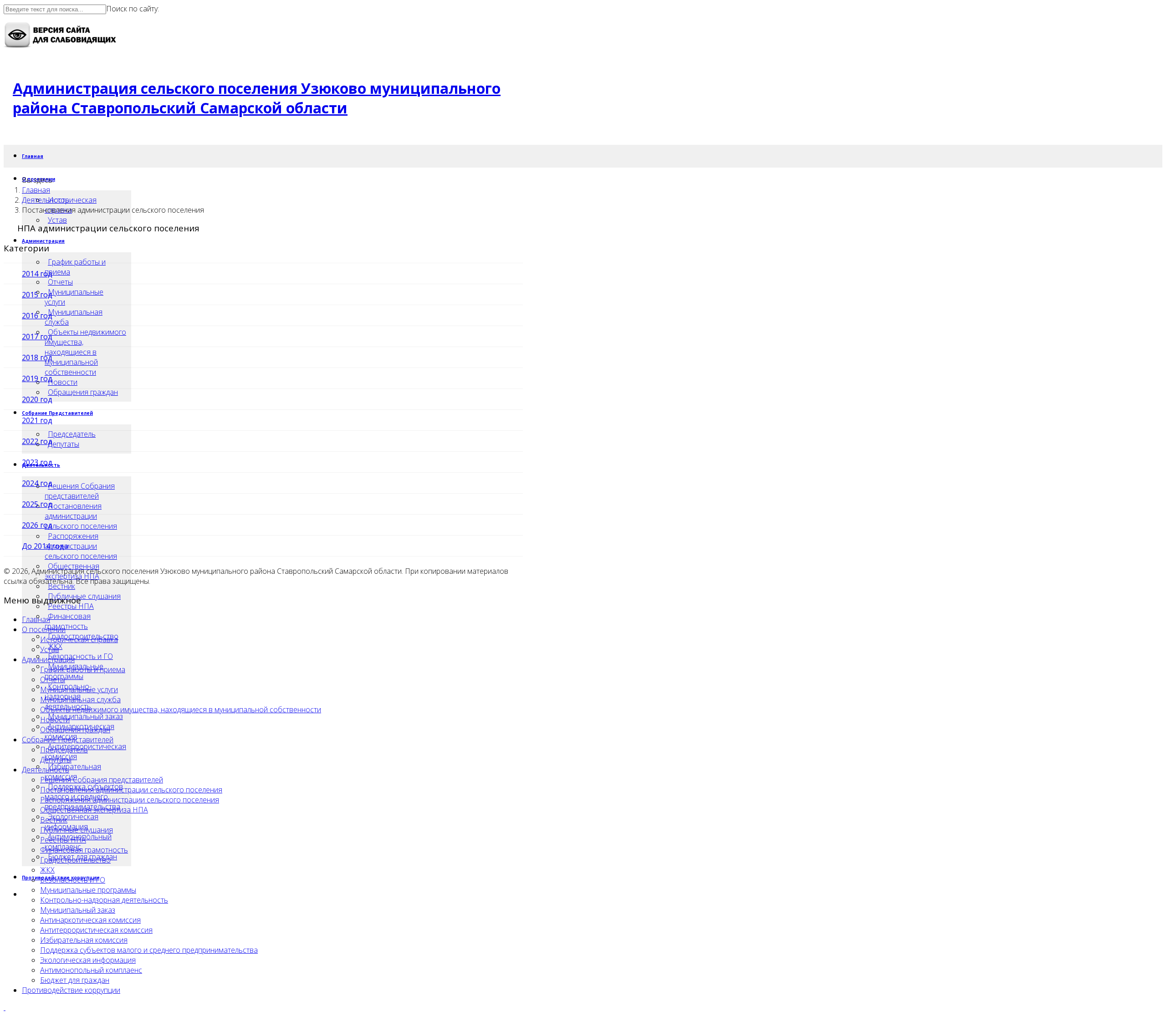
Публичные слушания (84, 596)
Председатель (72, 434)
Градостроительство (75, 860)
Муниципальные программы (88, 890)
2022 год (37, 441)
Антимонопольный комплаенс (91, 970)
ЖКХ (47, 870)
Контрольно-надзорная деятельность (104, 900)
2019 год (37, 378)
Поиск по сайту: (132, 9)
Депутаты (56, 760)
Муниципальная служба (80, 699)
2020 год (37, 399)
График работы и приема (75, 267)
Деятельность (45, 200)
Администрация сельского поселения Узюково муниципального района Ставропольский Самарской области (257, 97)
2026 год (37, 525)
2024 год (37, 483)
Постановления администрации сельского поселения (81, 516)
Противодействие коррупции (71, 990)
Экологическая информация (71, 822)
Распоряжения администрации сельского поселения (129, 800)
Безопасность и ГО (80, 656)
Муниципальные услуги (79, 689)
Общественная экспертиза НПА (94, 810)
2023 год (37, 462)
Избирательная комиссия (73, 771)
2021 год (37, 420)
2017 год (37, 337)
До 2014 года (45, 546)
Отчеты (60, 282)
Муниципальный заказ (85, 716)
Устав (57, 220)
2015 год (37, 295)
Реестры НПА (71, 606)
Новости (55, 720)
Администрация (43, 241)
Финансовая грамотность (68, 621)
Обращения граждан (83, 392)
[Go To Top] (4, 1007)
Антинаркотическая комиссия (90, 920)
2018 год (37, 357)
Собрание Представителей (57, 413)
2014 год (37, 274)
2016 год (37, 316)
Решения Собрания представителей (80, 491)
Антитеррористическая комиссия (96, 930)
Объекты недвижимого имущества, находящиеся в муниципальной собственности (180, 710)
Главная (32, 156)
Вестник (61, 586)
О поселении (44, 629)
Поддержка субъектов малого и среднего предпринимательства (149, 950)
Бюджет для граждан (74, 980)
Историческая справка (79, 639)
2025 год (37, 504)
